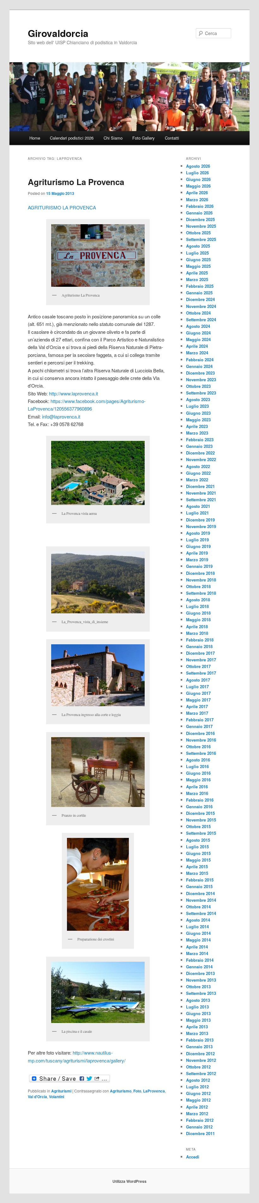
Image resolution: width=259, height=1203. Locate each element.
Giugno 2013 (198, 1013)
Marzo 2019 (197, 559)
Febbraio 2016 (200, 800)
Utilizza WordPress (129, 1181)
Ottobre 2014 (198, 907)
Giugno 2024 (198, 333)
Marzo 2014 (197, 953)
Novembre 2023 (201, 379)
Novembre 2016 (201, 740)
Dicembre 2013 (200, 973)
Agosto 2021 (198, 506)
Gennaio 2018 (199, 646)
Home (34, 138)
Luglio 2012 (197, 1087)
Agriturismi (61, 1091)
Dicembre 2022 (200, 453)
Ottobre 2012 (198, 1067)
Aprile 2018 (197, 626)
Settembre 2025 (201, 239)
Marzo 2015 (197, 873)
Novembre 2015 (201, 820)
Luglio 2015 (197, 847)
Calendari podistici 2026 (71, 138)
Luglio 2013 (197, 1007)
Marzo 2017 (197, 713)
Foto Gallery (143, 138)
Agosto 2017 (198, 680)
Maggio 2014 (198, 940)
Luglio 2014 (197, 926)
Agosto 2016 (198, 760)
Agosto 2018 (198, 600)
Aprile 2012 (197, 1107)
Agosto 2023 (198, 399)
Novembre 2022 (201, 459)
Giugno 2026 (198, 179)
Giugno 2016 (198, 773)
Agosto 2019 (198, 533)
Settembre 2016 (201, 753)
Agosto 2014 (198, 920)
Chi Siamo (113, 138)
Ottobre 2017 (198, 666)
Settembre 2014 (201, 913)
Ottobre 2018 (198, 586)
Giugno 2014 (198, 933)
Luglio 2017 (197, 686)
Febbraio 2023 (200, 439)
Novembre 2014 (201, 900)
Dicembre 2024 (200, 299)
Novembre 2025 (201, 226)
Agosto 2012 (198, 1080)
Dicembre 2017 (200, 653)
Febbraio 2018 (200, 640)
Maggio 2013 (198, 1020)
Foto (137, 1091)
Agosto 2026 (198, 166)
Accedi (192, 1157)
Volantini (56, 1096)
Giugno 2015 (198, 853)
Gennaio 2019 (199, 566)
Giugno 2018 (198, 613)
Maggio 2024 (198, 339)
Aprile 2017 (197, 706)
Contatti (172, 138)
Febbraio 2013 (200, 1040)
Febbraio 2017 (200, 720)
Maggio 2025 (198, 266)
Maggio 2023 (198, 420)
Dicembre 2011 (200, 1133)
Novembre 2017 (201, 660)
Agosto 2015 (198, 840)
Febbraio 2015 (200, 880)
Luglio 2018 (197, 606)
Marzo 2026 (197, 199)
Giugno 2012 (198, 1093)
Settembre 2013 (201, 993)
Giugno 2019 (198, 546)
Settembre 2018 (201, 593)
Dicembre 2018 (200, 573)
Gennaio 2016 (199, 806)
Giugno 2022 (198, 473)
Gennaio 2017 (199, 726)
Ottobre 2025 (198, 233)
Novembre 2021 (201, 493)
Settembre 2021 (201, 499)
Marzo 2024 (197, 353)
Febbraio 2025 (200, 286)
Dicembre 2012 (200, 1053)
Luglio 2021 (197, 513)
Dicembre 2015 (200, 813)
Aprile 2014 (197, 947)
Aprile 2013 (197, 1027)
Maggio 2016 (198, 780)
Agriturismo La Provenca (76, 182)
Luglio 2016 (197, 766)
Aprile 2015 (197, 866)
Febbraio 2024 (200, 360)
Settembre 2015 (201, 833)
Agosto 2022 (198, 466)
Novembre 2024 (201, 306)
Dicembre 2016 (200, 733)
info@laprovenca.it (61, 416)
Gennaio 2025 (199, 293)
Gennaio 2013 (199, 1047)
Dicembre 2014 (200, 893)
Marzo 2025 (197, 279)
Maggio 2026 (198, 186)
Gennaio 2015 (199, 886)
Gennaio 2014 (199, 967)
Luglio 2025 (197, 253)
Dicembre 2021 (200, 486)
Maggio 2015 (198, 860)
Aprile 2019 (197, 553)
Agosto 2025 (198, 246)
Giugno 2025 (198, 259)
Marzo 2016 (197, 793)
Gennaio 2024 (199, 366)
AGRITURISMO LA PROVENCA (62, 207)
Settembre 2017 (201, 673)
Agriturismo (120, 1091)
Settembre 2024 (201, 319)
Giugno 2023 (198, 413)
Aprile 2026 (197, 192)
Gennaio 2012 (199, 1127)
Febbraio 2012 (200, 1120)
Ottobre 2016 (198, 746)
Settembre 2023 (201, 393)
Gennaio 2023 (199, 446)
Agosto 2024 (198, 326)
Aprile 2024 (197, 346)
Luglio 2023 (197, 406)
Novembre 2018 (201, 580)
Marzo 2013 (197, 1033)
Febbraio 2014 (200, 960)
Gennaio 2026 (199, 213)
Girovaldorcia (58, 33)
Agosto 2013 (198, 1000)
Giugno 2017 (198, 693)
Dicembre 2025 (200, 219)
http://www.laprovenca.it (73, 393)
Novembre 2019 (201, 526)
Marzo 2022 (197, 480)
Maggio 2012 (198, 1100)
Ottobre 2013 (198, 986)
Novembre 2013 (201, 980)
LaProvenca (154, 1091)
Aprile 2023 (197, 426)
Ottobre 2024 (198, 313)
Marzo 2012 (197, 1113)
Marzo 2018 (197, 633)
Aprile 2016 (197, 787)
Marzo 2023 (197, 433)
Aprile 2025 (197, 273)
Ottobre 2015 (198, 826)
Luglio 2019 (197, 540)
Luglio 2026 (197, 173)
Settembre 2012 (201, 1073)
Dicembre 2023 (200, 373)
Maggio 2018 (198, 620)
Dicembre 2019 (200, 520)
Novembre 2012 (201, 1060)
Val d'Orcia (37, 1096)
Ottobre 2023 (198, 386)
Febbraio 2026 (200, 206)
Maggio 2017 (198, 700)
